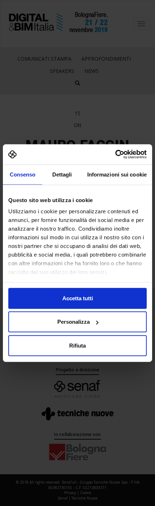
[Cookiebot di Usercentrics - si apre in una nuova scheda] (115, 154)
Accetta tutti (77, 298)
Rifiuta (77, 345)
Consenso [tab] (23, 174)
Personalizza (73, 322)
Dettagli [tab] (62, 174)
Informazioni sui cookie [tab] (117, 174)
